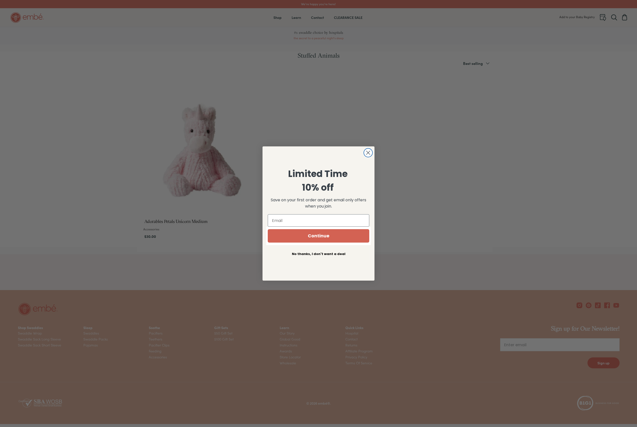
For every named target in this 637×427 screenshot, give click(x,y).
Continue (318, 236)
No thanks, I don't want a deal (318, 254)
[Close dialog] (368, 152)
